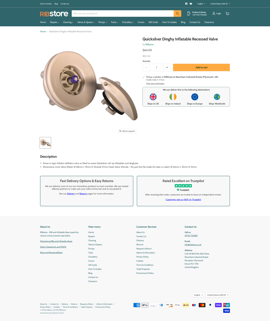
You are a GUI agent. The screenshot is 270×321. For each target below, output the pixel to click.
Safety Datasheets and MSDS (53, 247)
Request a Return (144, 248)
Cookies (139, 261)
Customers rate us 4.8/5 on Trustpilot (183, 199)
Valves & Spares (85, 22)
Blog (56, 4)
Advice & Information (145, 252)
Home (43, 22)
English (200, 4)
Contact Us (65, 4)
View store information (155, 84)
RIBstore (150, 44)
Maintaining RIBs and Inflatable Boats (56, 241)
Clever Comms (58, 313)
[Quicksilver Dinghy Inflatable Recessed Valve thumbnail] (45, 142)
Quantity (146, 61)
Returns (83, 193)
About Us (140, 232)
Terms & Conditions (144, 265)
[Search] (177, 13)
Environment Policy (145, 273)
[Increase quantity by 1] (167, 67)
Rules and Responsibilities (51, 252)
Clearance (209, 22)
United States (219, 4)
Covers (141, 22)
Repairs (54, 22)
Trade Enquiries (143, 269)
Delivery (71, 193)
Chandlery (127, 22)
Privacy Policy (142, 257)
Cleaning (67, 22)
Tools (114, 22)
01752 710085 (191, 235)
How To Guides (46, 4)
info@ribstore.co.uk (193, 244)
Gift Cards (153, 22)
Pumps (102, 22)
